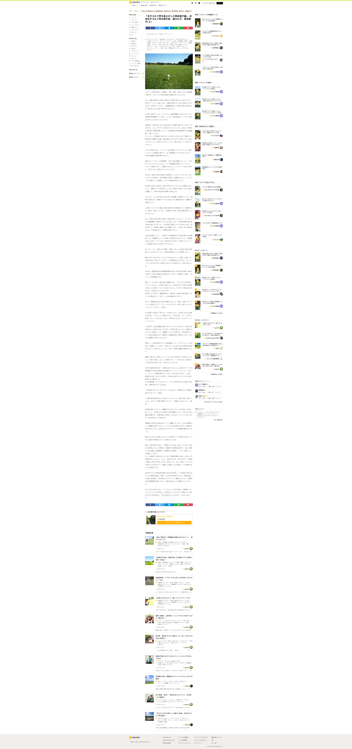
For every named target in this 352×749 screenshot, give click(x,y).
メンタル (168, 586)
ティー (158, 48)
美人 (179, 661)
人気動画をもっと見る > (216, 313)
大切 (188, 582)
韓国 (160, 584)
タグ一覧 (213, 743)
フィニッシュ (171, 700)
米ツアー (150, 46)
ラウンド (133, 20)
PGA (160, 43)
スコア (169, 41)
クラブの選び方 (163, 701)
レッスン (133, 17)
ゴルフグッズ (135, 30)
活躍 (177, 562)
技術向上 (133, 41)
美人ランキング (167, 664)
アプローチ (201, 417)
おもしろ (133, 32)
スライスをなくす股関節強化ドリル (212, 223)
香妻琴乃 (174, 584)
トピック (133, 56)
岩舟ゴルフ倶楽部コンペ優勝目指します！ (212, 156)
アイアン (150, 48)
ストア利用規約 (182, 740)
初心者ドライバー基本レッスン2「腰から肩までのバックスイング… (212, 100)
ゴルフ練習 (178, 44)
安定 (160, 664)
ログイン (220, 3)
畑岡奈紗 (165, 562)
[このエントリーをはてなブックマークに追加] (169, 28)
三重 (171, 582)
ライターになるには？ (200, 740)
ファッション (135, 25)
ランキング (167, 46)
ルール (161, 720)
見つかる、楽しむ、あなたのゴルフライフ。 (140, 742)
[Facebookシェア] (150, 28)
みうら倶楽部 (202, 384)
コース (163, 41)
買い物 (162, 5)
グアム (181, 584)
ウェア (177, 542)
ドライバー (183, 43)
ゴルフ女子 (209, 412)
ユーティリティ (163, 681)
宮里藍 (165, 542)
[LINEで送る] (178, 28)
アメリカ (185, 48)
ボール (184, 46)
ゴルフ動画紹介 (135, 61)
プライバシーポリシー (184, 743)
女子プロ (165, 44)
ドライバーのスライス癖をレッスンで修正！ (212, 235)
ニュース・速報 (135, 63)
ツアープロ (162, 700)
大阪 (171, 44)
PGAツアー (184, 681)
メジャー (178, 48)
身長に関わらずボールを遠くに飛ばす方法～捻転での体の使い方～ (212, 44)
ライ (157, 39)
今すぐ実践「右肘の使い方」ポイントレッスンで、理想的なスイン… (212, 355)
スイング (150, 39)
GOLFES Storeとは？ (169, 740)
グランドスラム (174, 681)
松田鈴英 (161, 586)
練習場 (181, 41)
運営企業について (216, 737)
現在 (186, 41)
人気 (175, 41)
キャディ (166, 43)
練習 (149, 43)
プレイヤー (134, 73)
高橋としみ (202, 396)
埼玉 (160, 542)
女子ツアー (188, 562)
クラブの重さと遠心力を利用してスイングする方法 (212, 56)
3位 (174, 46)
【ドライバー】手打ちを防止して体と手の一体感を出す (212, 68)
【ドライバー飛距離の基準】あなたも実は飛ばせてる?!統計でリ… (212, 344)
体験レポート (135, 27)
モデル (183, 663)
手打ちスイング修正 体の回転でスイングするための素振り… (212, 302)
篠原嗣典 (201, 390)
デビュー (150, 50)
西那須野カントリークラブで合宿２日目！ (212, 168)
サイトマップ (198, 743)
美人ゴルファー (176, 642)
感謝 (160, 566)
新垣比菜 (161, 544)
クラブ (187, 700)
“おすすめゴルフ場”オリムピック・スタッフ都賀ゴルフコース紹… (212, 131)
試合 (178, 46)
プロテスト (171, 39)
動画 (144, 5)
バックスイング (176, 718)
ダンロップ (166, 642)
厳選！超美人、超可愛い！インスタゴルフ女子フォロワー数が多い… (212, 365)
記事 (153, 5)
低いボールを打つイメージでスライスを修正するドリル (212, 199)
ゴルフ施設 (134, 22)
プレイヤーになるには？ (201, 737)
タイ (157, 46)
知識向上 (133, 43)
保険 (171, 564)
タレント (161, 620)
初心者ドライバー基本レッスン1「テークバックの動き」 (211, 87)
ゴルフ (155, 44)
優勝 (190, 43)
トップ (135, 5)
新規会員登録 (167, 743)
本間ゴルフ (180, 700)
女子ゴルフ (134, 46)
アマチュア (169, 544)
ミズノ (155, 43)
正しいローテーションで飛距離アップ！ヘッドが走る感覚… (212, 20)
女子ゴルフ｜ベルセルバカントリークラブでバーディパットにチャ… (212, 290)
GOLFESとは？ (167, 737)
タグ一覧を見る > (218, 420)
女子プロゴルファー (182, 39)
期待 (160, 642)
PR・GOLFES (135, 66)
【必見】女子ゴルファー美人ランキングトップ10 (173, 598)
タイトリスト (162, 641)
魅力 (182, 564)
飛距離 (171, 48)
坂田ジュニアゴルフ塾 (165, 663)
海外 (149, 44)
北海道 (171, 542)
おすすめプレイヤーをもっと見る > (213, 402)
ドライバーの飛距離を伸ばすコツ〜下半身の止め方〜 (212, 32)
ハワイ (186, 44)
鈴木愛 (174, 661)
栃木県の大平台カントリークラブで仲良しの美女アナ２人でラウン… (212, 143)
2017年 (167, 545)
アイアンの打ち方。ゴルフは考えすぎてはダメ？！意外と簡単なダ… (212, 334)
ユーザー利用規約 (183, 737)
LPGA (149, 41)
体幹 (191, 41)
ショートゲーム (174, 683)
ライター (134, 77)
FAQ (212, 740)
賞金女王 (163, 39)
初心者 (133, 48)
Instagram (169, 622)
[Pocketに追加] (188, 28)
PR (132, 35)
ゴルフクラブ (208, 415)
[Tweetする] (160, 28)
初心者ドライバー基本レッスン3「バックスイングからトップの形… (212, 112)
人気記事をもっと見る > (216, 374)
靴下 (166, 720)
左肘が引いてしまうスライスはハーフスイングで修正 (212, 211)
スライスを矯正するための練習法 (211, 187)
